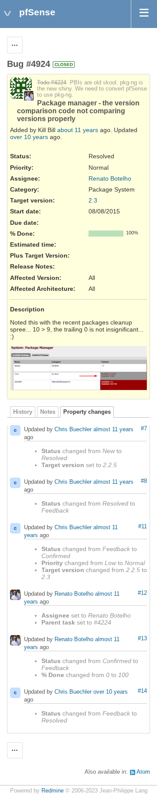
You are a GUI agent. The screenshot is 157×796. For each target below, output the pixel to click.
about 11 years (77, 129)
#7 (144, 429)
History (22, 412)
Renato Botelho (110, 178)
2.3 (93, 200)
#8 (144, 481)
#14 (142, 691)
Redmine (52, 791)
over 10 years (29, 136)
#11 (142, 527)
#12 (142, 593)
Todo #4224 (51, 83)
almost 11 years (113, 429)
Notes (47, 412)
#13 (142, 638)
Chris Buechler (73, 429)
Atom (143, 772)
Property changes (87, 412)
